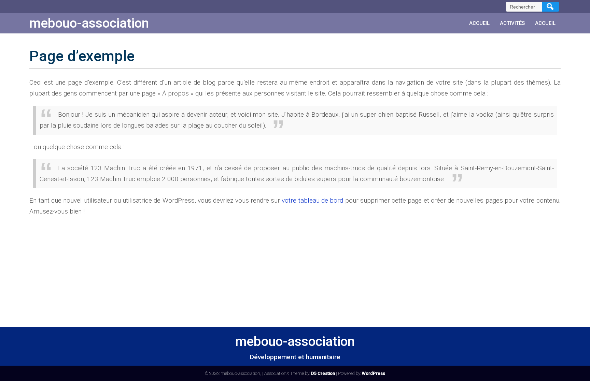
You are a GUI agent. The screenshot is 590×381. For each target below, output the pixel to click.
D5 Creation (323, 373)
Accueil (479, 23)
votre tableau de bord (312, 200)
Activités (512, 23)
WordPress (373, 373)
